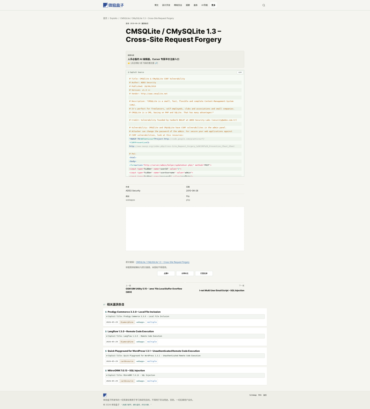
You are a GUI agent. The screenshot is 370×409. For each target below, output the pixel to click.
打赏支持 (203, 273)
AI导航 (204, 5)
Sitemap (253, 395)
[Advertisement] (185, 228)
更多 (213, 5)
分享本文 (185, 273)
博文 (157, 5)
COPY (240, 72)
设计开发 (166, 5)
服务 (196, 5)
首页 (105, 18)
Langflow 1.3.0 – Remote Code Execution (131, 331)
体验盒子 (115, 404)
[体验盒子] (113, 5)
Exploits (113, 18)
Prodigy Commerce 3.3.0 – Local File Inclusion (134, 311)
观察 (188, 5)
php (188, 200)
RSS (259, 395)
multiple (152, 322)
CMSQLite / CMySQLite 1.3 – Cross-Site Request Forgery (162, 262)
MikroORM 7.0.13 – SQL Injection (126, 370)
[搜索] (264, 5)
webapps (130, 200)
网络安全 (178, 5)
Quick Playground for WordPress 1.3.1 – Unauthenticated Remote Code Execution (154, 350)
